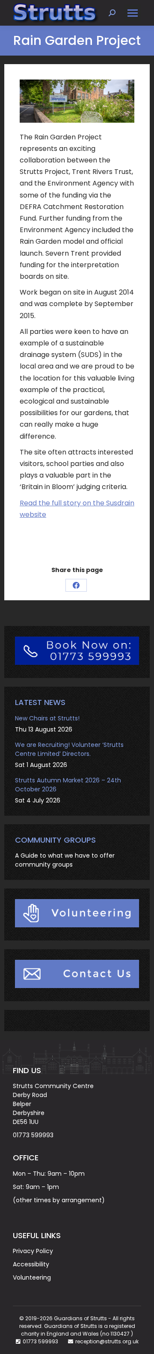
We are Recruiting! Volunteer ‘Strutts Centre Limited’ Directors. (69, 749)
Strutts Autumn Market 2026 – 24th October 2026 (68, 785)
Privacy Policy (33, 1251)
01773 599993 (33, 1135)
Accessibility (31, 1264)
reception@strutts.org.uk (107, 1341)
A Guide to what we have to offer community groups (65, 860)
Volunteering (32, 1277)
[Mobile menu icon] (132, 13)
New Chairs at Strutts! (47, 718)
